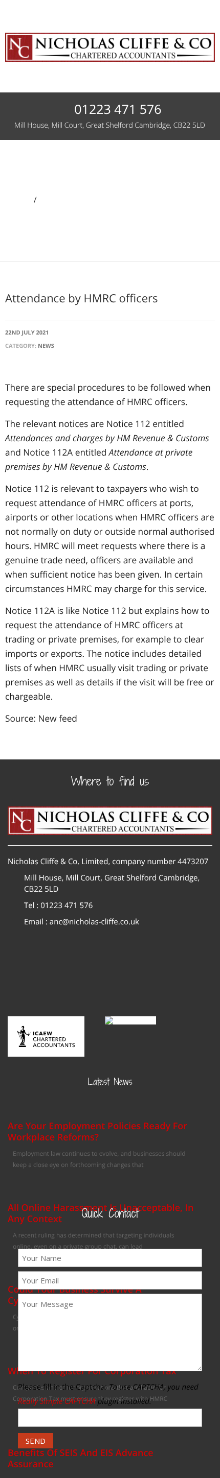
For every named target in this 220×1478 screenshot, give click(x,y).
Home (18, 199)
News (51, 199)
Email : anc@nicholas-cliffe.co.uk (81, 922)
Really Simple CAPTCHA (57, 1401)
